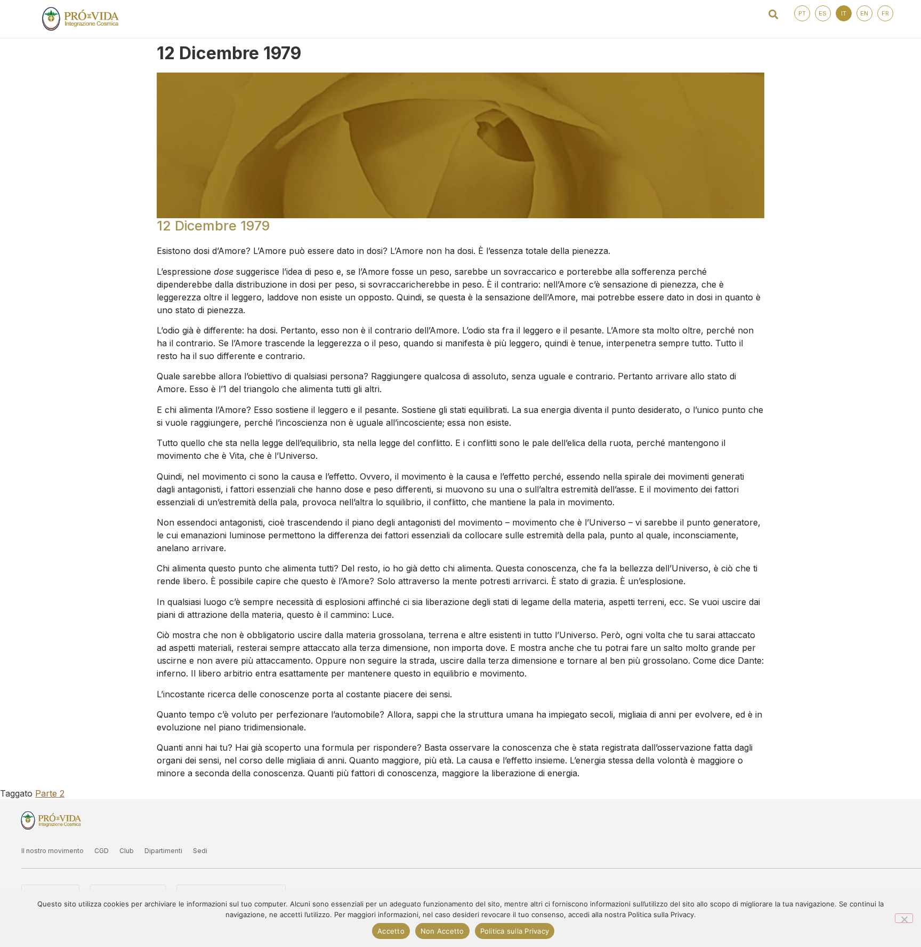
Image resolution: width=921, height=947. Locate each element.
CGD (101, 851)
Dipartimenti (163, 851)
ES (823, 13)
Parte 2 (49, 793)
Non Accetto (442, 931)
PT (802, 13)
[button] (773, 14)
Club (126, 851)
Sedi (200, 851)
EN (864, 13)
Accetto (391, 931)
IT (843, 13)
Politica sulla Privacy (515, 931)
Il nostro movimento (52, 851)
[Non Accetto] (904, 918)
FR (885, 13)
